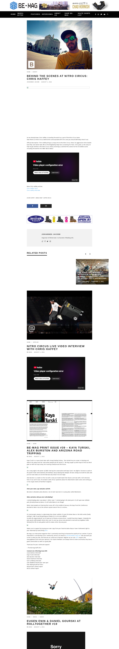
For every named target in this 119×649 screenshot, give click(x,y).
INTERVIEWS (47, 14)
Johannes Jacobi (33, 82)
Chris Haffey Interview (33, 190)
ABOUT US (58, 14)
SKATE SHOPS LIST (84, 14)
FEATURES (35, 14)
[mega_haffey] (58, 88)
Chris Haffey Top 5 (32, 188)
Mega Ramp (39, 198)
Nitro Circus (47, 198)
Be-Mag (29, 326)
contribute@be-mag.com (73, 510)
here (46, 505)
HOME (13, 14)
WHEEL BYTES (21, 14)
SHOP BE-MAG (69, 14)
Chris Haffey (31, 198)
